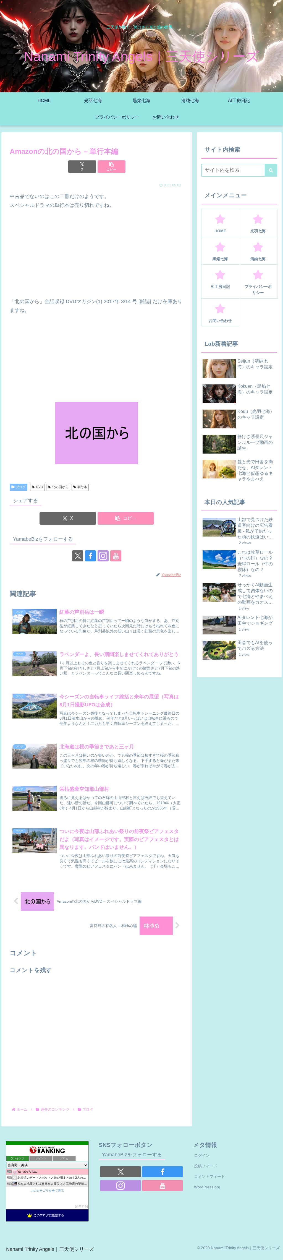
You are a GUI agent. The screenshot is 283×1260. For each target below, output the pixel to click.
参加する (81, 1206)
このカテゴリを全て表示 (47, 1190)
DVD (39, 487)
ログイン (201, 1155)
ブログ (21, 487)
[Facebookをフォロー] (90, 555)
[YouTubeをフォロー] (115, 555)
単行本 (82, 487)
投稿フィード (205, 1166)
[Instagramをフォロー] (103, 555)
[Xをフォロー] (77, 555)
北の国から (60, 487)
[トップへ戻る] (274, 1251)
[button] (111, 166)
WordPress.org (207, 1187)
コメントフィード (209, 1176)
